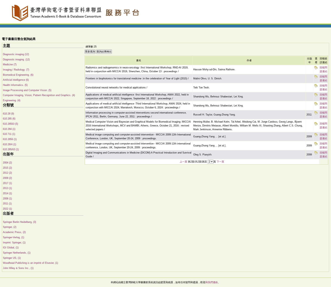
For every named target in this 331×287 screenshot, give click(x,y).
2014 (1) (7, 193)
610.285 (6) (9, 118)
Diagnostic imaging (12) (16, 54)
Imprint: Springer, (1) (14, 242)
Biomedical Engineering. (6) (18, 74)
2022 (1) (7, 208)
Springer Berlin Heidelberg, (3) (19, 222)
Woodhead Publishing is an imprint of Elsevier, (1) (30, 262)
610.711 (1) (9, 134)
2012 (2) (7, 172)
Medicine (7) (9, 64)
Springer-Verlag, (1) (13, 237)
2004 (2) (7, 162)
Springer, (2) (9, 227)
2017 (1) (7, 183)
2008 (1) (7, 198)
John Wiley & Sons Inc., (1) (18, 268)
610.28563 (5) (10, 123)
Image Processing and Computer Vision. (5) (27, 90)
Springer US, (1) (12, 257)
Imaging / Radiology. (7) (16, 69)
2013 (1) (7, 188)
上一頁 (183, 161)
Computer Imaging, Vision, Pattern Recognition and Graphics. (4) (39, 95)
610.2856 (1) (10, 139)
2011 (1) (7, 203)
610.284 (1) (9, 129)
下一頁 (220, 161)
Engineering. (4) (11, 100)
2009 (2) (7, 178)
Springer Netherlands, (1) (16, 252)
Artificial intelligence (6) (16, 79)
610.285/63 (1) (11, 149)
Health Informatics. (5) (15, 85)
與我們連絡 (211, 282)
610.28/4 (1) (9, 144)
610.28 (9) (8, 113)
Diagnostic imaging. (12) (16, 59)
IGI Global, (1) (11, 247)
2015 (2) (7, 167)
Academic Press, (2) (14, 232)
